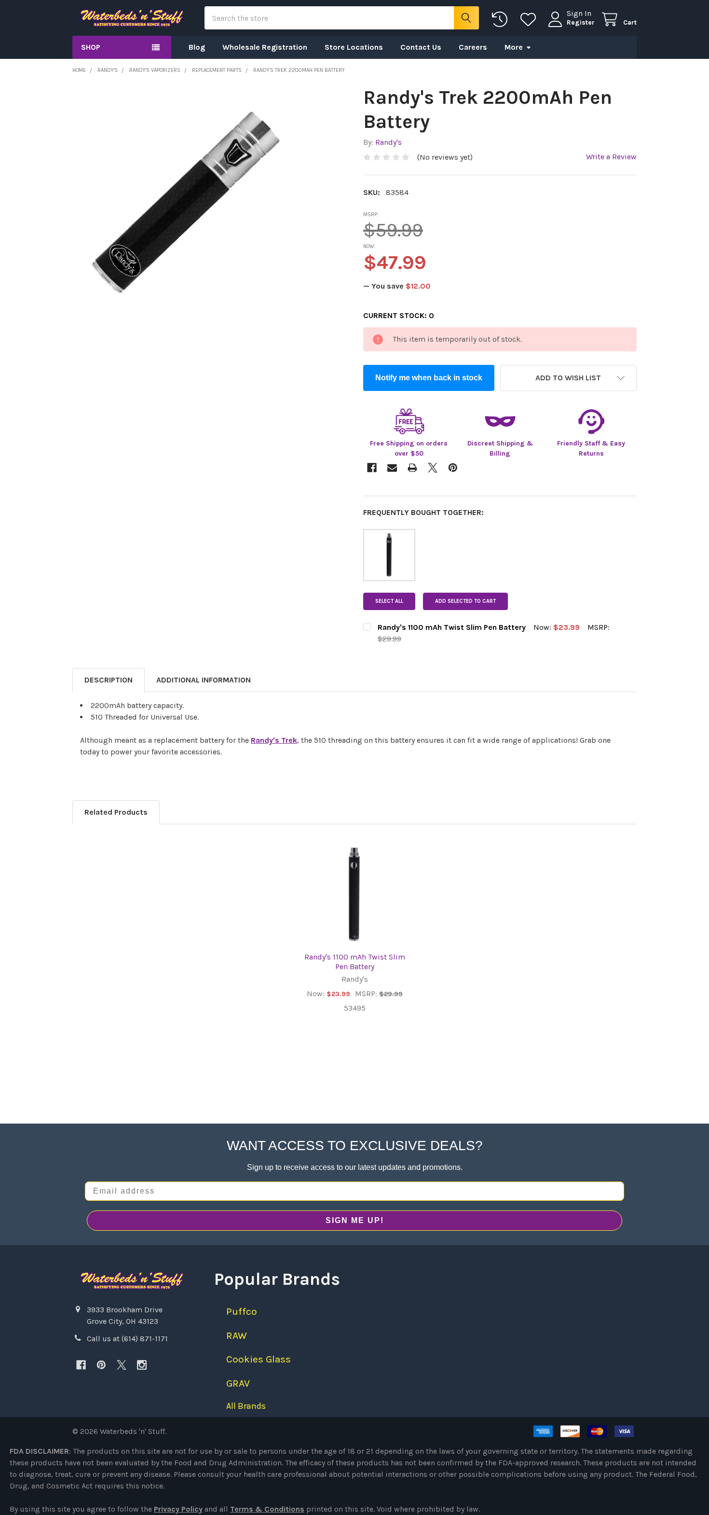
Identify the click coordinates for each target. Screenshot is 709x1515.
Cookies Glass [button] (258, 1359)
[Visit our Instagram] (141, 1365)
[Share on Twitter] (432, 467)
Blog (197, 47)
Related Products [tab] (116, 812)
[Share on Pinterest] (453, 467)
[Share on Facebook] (372, 467)
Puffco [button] (241, 1311)
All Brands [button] (246, 1406)
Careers (473, 47)
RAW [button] (236, 1335)
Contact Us (420, 47)
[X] (121, 1365)
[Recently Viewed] (502, 19)
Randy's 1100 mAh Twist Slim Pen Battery (354, 961)
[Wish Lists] (530, 19)
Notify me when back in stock (428, 378)
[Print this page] (412, 467)
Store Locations (354, 47)
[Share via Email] (392, 467)
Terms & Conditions (267, 1509)
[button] (568, 378)
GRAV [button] (238, 1383)
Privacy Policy (178, 1509)
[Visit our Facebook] (81, 1365)
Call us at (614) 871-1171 (127, 1338)
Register (581, 22)
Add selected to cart (465, 601)
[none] (177, 190)
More (513, 47)
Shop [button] (90, 47)
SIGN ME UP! (355, 1220)
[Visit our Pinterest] (101, 1365)
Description (108, 679)
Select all (389, 601)
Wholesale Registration (264, 47)
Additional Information (203, 679)
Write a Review (611, 156)
